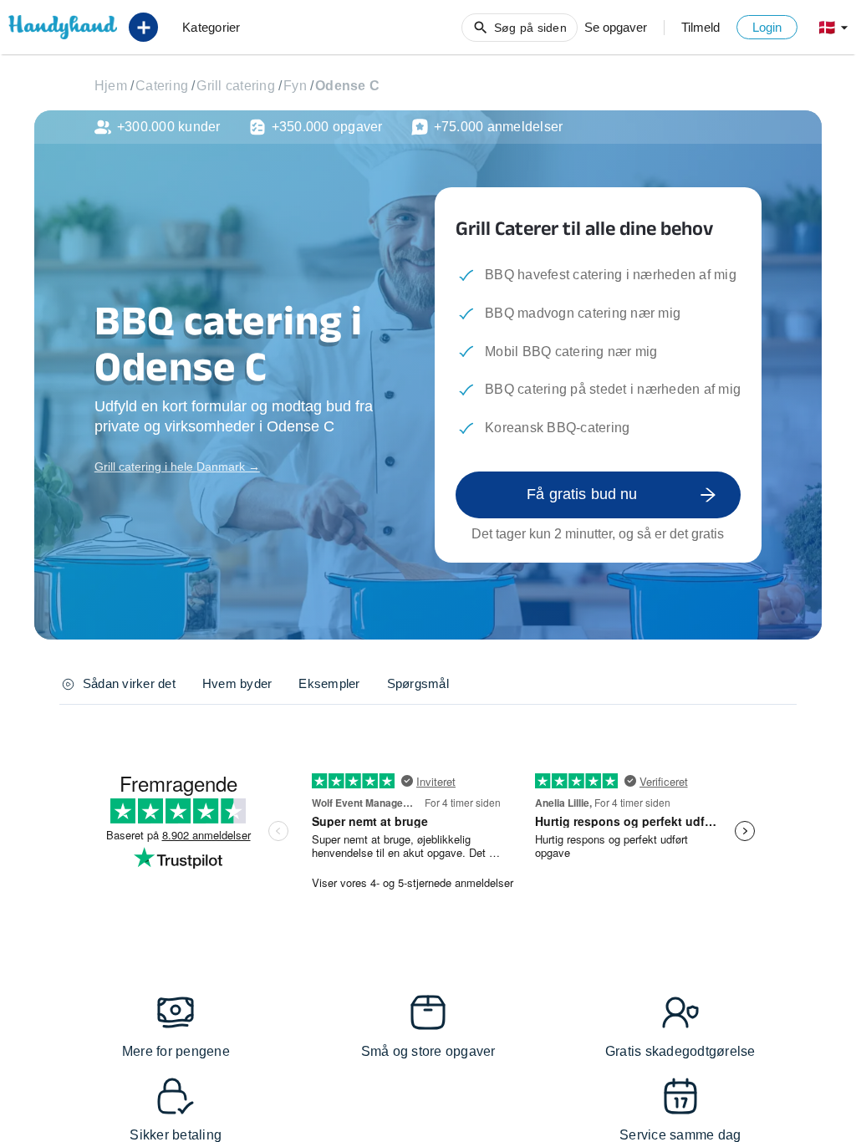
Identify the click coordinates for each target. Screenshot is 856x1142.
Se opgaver (615, 27)
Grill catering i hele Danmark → (177, 466)
